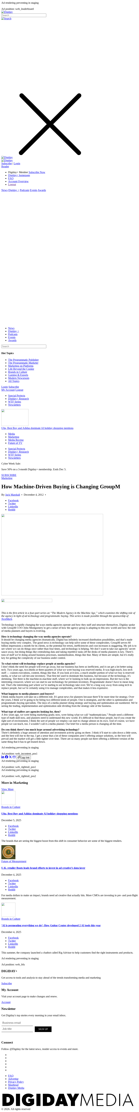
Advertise (13, 1078)
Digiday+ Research (18, 398)
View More (7, 789)
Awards (42, 190)
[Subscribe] (7, 160)
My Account (8, 389)
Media (11, 433)
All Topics (13, 381)
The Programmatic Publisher (23, 359)
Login (17, 163)
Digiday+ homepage (19, 175)
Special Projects (16, 395)
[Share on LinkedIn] (2, 757)
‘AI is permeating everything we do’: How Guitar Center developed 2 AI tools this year (51, 925)
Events (33, 190)
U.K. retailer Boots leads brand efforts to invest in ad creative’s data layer (43, 867)
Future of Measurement (13, 861)
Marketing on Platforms (20, 365)
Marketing (13, 436)
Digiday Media (16, 1087)
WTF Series (14, 401)
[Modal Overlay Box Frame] (26, 1029)
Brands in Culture (17, 371)
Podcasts (24, 190)
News (4, 190)
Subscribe (6, 163)
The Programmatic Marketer (23, 362)
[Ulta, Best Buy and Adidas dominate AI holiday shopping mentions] (8, 804)
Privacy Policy (16, 1081)
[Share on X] (10, 757)
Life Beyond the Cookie (21, 368)
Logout (12, 184)
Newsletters (14, 404)
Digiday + (13, 190)
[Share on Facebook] (6, 757)
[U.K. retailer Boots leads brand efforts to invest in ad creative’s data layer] (8, 858)
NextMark (6, 619)
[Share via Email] (14, 757)
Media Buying (16, 439)
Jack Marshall (12, 494)
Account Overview (18, 181)
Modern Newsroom (18, 378)
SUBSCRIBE (8, 475)
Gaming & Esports (18, 375)
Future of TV (15, 443)
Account (6, 1002)
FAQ (11, 178)
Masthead (13, 1084)
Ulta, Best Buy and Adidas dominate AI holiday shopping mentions (37, 428)
